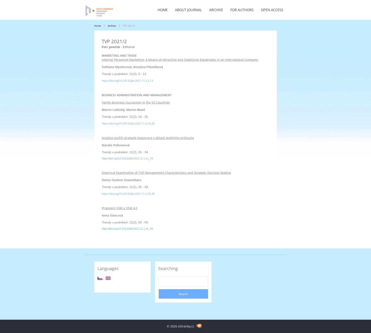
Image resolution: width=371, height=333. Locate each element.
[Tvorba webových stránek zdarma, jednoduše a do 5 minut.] (199, 325)
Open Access (272, 10)
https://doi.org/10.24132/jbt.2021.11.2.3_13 (127, 80)
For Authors (242, 10)
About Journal (188, 10)
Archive (216, 10)
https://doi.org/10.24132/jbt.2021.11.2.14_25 (128, 123)
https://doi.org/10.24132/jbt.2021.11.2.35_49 (128, 194)
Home (163, 10)
